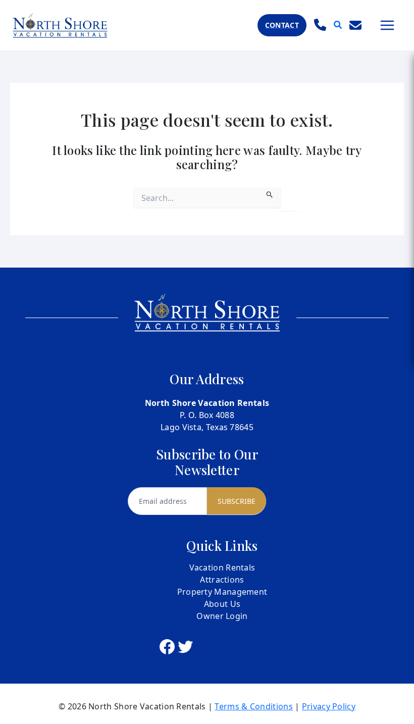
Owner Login (221, 616)
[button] (281, 25)
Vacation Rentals (222, 567)
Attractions (222, 579)
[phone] (320, 24)
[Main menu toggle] (387, 25)
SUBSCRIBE (236, 501)
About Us (222, 603)
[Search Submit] (270, 193)
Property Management (222, 591)
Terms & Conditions (253, 706)
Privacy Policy (328, 706)
